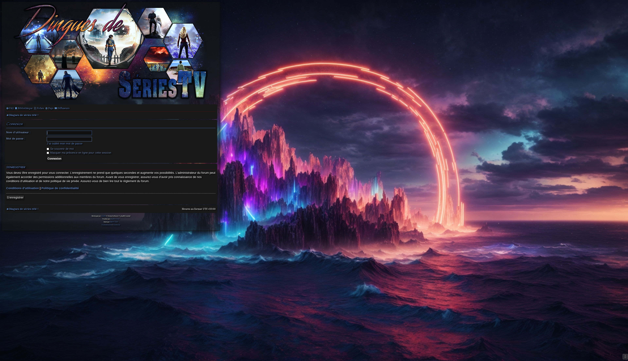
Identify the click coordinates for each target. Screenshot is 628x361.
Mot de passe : (15, 138)
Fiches (40, 108)
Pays (50, 108)
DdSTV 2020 (114, 222)
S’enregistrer (15, 197)
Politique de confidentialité (60, 188)
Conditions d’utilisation (22, 188)
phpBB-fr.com (115, 219)
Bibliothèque (25, 108)
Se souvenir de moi (61, 148)
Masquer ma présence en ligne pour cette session (80, 152)
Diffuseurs (64, 108)
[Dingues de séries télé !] (111, 53)
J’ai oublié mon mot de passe (64, 143)
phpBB (103, 216)
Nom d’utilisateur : (18, 132)
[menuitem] (10, 108)
